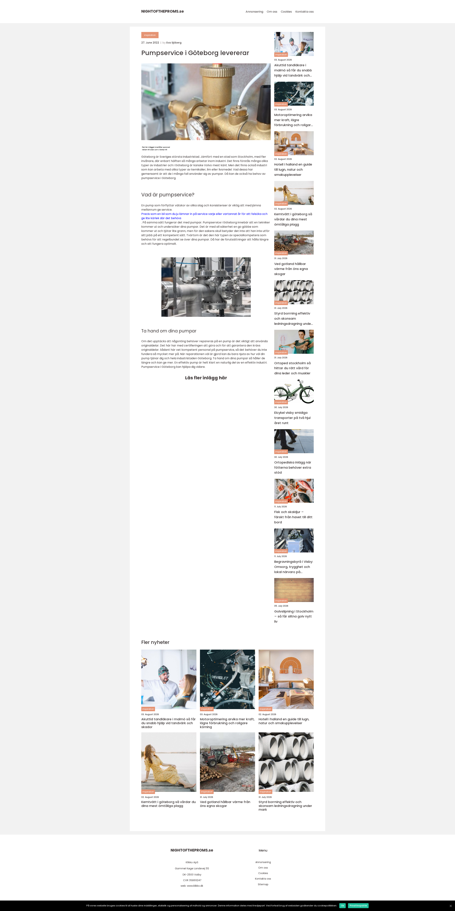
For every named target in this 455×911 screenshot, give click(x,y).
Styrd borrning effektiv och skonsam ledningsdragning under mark (293, 318)
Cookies (286, 12)
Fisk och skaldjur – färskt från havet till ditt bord (293, 517)
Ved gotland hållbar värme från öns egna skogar (291, 269)
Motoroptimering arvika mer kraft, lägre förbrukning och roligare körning (293, 120)
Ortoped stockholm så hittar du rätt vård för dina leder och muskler (292, 368)
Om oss (272, 12)
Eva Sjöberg (173, 42)
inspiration (150, 35)
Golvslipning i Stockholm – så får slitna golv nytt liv (293, 616)
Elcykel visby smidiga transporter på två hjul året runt (292, 417)
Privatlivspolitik (358, 905)
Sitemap (263, 884)
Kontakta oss (304, 12)
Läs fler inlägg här (206, 378)
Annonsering (254, 12)
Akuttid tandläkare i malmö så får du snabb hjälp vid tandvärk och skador (293, 70)
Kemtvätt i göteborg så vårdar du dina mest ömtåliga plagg (293, 219)
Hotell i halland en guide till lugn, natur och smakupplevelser (293, 169)
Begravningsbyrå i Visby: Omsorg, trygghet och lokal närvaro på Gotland (293, 566)
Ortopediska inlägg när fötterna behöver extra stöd (292, 467)
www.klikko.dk (195, 886)
